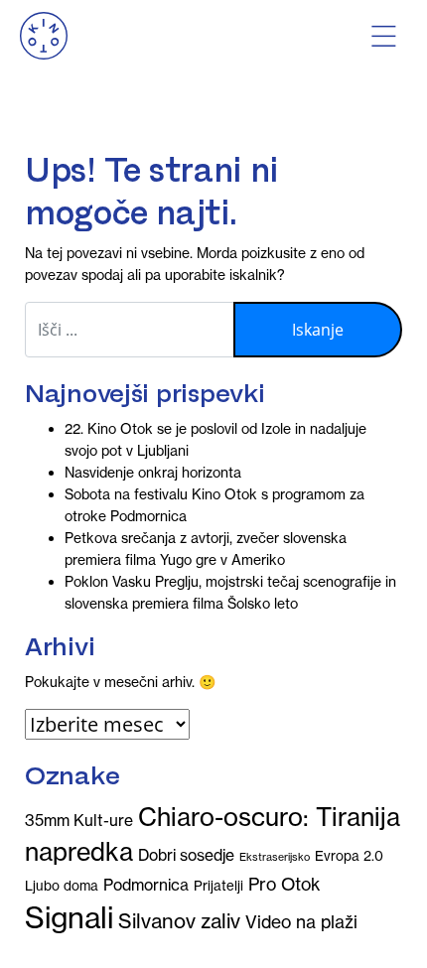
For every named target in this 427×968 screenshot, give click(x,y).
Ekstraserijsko (274, 857)
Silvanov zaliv (179, 920)
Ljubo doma (61, 886)
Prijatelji (218, 886)
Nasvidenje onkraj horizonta (153, 473)
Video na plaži (301, 922)
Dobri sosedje (186, 855)
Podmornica (146, 885)
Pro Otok (284, 885)
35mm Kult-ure (79, 820)
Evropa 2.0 (349, 856)
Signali (69, 917)
